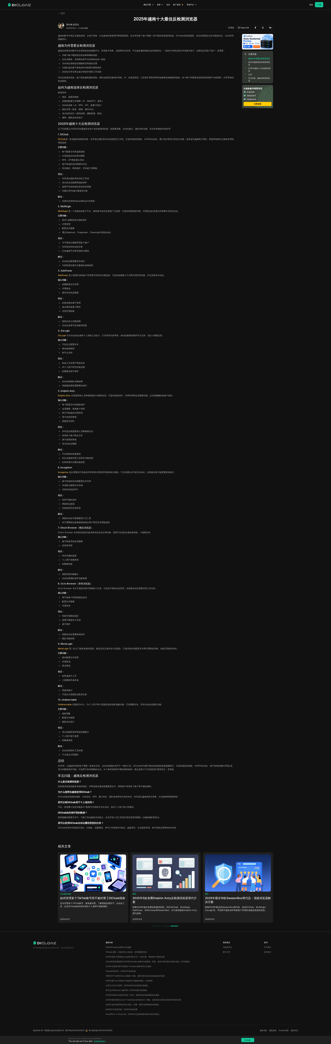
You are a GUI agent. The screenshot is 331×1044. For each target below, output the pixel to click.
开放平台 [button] (190, 4)
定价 (168, 4)
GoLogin (62, 335)
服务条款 (263, 1030)
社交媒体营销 (65, 894)
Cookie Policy (99, 1041)
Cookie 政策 (284, 1030)
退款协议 (294, 1030)
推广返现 (176, 4)
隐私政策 (272, 1030)
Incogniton (63, 472)
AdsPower (63, 275)
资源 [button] (158, 4)
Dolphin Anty (64, 395)
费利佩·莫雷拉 (72, 25)
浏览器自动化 (138, 894)
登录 (311, 5)
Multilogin (63, 211)
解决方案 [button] (147, 4)
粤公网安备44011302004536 (100, 1030)
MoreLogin (63, 648)
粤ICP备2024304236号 (74, 1030)
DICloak (62, 139)
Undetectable (65, 704)
